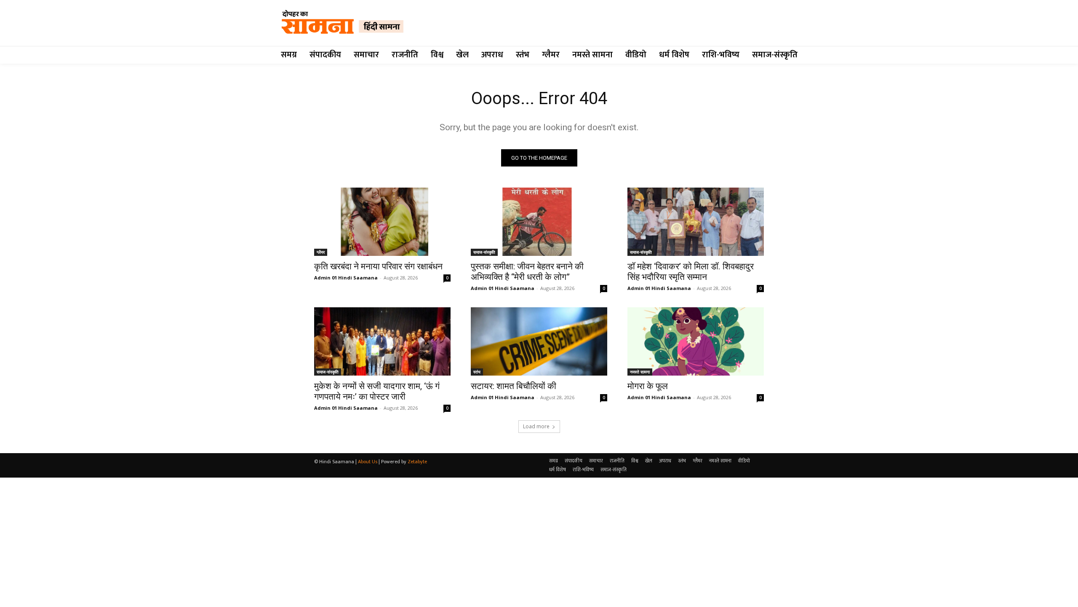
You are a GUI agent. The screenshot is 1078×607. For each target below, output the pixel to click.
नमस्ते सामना (640, 372)
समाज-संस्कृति (484, 252)
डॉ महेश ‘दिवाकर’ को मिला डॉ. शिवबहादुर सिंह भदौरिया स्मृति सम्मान (690, 271)
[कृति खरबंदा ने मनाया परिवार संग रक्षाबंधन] (382, 222)
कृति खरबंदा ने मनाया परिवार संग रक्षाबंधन (378, 266)
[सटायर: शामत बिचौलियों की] (539, 341)
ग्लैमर (321, 252)
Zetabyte (417, 461)
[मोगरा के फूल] (695, 341)
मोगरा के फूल (647, 386)
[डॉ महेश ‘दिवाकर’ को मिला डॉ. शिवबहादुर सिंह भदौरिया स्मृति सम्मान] (695, 222)
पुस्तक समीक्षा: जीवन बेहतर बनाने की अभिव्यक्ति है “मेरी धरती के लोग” (527, 271)
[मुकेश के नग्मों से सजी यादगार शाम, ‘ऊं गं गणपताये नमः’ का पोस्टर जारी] (382, 341)
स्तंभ (476, 372)
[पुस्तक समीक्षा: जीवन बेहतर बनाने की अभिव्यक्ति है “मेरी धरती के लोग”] (539, 222)
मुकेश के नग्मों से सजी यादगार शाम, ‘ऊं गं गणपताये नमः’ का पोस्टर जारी (377, 391)
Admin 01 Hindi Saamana (346, 277)
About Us (367, 461)
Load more (536, 426)
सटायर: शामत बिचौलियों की (513, 386)
